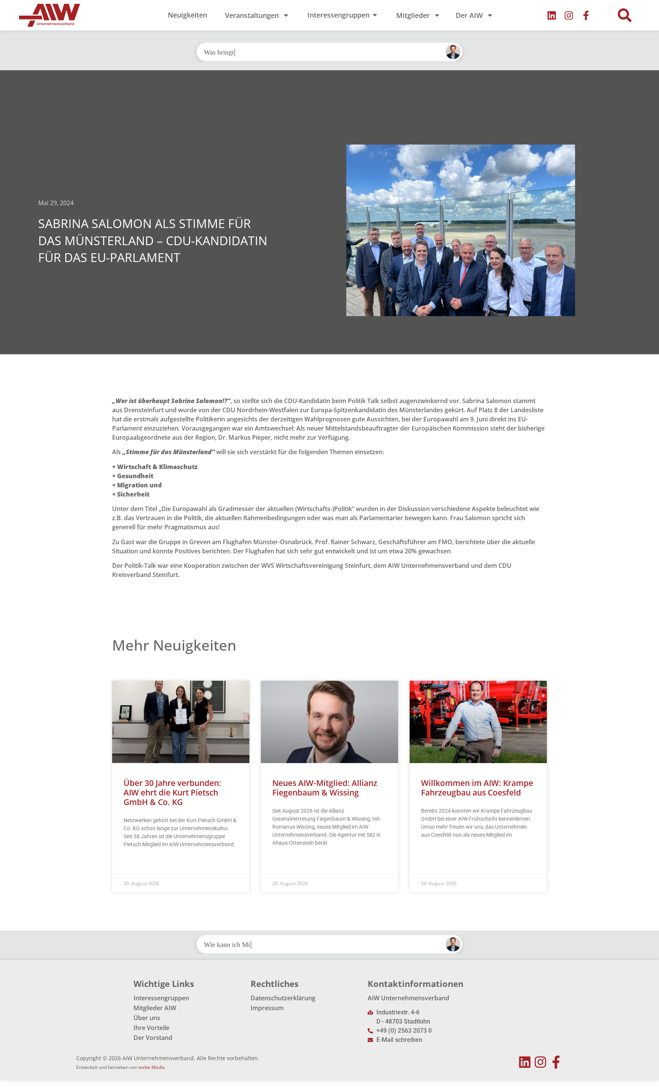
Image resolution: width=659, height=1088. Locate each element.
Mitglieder (413, 15)
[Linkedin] (551, 15)
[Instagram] (568, 15)
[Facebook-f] (586, 15)
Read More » (138, 863)
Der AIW (469, 15)
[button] (625, 15)
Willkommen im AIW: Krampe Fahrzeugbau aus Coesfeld (477, 788)
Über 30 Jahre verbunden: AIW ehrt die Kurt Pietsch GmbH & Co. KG (172, 792)
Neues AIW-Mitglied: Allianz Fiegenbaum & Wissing (324, 788)
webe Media (151, 1067)
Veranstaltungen (252, 15)
